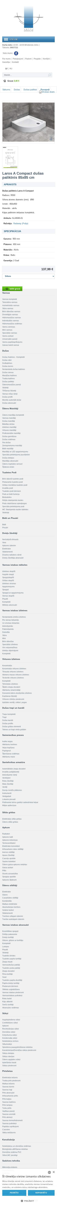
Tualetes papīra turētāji (11, 959)
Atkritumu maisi (8, 757)
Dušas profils (7, 723)
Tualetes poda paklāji (11, 968)
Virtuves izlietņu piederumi (13, 699)
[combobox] (49, 1172)
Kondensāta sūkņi (9, 1038)
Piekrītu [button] (14, 1192)
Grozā (13, 81)
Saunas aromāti (8, 1114)
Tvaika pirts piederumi (11, 1081)
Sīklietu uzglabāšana (11, 989)
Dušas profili (7, 397)
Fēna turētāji (7, 974)
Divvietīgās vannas (10, 315)
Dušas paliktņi (30, 89)
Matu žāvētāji (7, 784)
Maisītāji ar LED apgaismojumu (15, 452)
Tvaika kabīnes (8, 378)
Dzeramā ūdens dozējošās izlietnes (17, 693)
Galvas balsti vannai (10, 345)
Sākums (6, 89)
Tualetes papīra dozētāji (12, 980)
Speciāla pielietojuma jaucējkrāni (16, 455)
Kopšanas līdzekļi (9, 696)
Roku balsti (7, 999)
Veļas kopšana (8, 748)
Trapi (4, 717)
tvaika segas (7, 741)
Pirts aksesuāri (8, 1093)
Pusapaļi (45, 89)
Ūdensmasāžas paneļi (11, 385)
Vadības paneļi (8, 1111)
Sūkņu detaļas (8, 1053)
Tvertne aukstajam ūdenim (13, 919)
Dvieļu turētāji (8, 937)
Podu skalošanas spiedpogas (14, 503)
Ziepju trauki (7, 962)
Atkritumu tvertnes (9, 744)
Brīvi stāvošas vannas (11, 311)
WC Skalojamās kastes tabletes (15, 509)
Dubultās (6, 632)
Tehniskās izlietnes (10, 684)
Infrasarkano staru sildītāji (12, 849)
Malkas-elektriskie (9, 904)
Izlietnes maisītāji (9, 427)
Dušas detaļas (8, 458)
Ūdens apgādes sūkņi (11, 1059)
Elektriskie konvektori (11, 846)
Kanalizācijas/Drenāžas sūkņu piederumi (19, 1050)
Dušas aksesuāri (9, 403)
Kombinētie (7, 901)
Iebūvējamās (7, 626)
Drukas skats (48, 92)
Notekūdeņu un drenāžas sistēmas (16, 1146)
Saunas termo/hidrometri (12, 1120)
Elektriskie (6, 549)
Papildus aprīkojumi (10, 1126)
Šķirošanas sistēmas (10, 754)
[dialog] (28, 1187)
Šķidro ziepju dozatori (11, 687)
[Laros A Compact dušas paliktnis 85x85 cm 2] (10, 157)
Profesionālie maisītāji (11, 433)
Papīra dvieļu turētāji (10, 983)
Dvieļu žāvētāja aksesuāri (13, 558)
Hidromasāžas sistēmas (12, 324)
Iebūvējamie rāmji (9, 775)
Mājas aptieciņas (9, 805)
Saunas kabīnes (9, 1102)
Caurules (6, 1129)
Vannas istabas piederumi (13, 992)
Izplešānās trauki (9, 1062)
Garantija (6, 62)
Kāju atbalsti (7, 1002)
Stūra (4, 635)
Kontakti (15, 62)
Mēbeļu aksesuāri (9, 605)
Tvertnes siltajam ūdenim (12, 916)
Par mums (6, 59)
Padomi (28, 59)
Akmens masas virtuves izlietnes (15, 675)
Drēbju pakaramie (9, 934)
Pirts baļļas (6, 1099)
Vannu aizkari (8, 336)
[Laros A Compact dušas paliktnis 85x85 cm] (28, 122)
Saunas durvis (8, 1087)
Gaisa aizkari (7, 868)
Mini (4, 638)
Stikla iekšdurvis (9, 1133)
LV (6, 69)
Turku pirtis (6, 1108)
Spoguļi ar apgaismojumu (13, 593)
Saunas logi (7, 1090)
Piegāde (37, 59)
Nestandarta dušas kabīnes (13, 369)
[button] (28, 1201)
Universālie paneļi (9, 339)
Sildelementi (7, 552)
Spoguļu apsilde (9, 877)
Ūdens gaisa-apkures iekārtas (14, 864)
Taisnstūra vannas (9, 302)
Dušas (17, 89)
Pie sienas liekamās (10, 620)
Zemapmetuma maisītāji (12, 445)
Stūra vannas (7, 308)
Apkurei (5, 1026)
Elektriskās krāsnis (10, 1078)
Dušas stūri (7, 360)
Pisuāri (5, 528)
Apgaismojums (8, 587)
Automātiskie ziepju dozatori (14, 769)
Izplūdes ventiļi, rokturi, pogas (14, 702)
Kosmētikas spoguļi (10, 931)
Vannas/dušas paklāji (11, 965)
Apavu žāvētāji (8, 855)
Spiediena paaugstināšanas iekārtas (17, 1047)
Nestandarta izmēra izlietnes (14, 617)
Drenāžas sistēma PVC (11, 1152)
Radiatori (6, 834)
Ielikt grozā (15, 289)
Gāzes (5, 895)
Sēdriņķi (5, 513)
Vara (4, 542)
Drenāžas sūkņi (8, 1032)
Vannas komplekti (9, 299)
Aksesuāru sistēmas (10, 1008)
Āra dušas (6, 442)
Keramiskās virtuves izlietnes (14, 669)
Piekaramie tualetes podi (12, 482)
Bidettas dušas (8, 424)
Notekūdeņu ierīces (10, 1041)
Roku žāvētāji (8, 781)
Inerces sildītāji (8, 852)
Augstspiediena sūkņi (11, 1020)
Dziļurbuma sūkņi (9, 1035)
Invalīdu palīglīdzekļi (10, 772)
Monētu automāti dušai (11, 400)
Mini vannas (7, 330)
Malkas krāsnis (8, 1084)
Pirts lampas (7, 1105)
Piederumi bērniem (10, 986)
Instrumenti (6, 793)
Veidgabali (6, 796)
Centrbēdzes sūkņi (10, 1023)
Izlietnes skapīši (8, 571)
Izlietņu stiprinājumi (10, 651)
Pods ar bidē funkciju (11, 494)
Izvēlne (14, 39)
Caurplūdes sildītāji (10, 898)
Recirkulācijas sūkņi (10, 1029)
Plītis (4, 871)
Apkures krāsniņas (10, 840)
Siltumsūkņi (7, 1044)
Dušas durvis (7, 366)
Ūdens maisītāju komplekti (13, 415)
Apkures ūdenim (9, 545)
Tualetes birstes (8, 956)
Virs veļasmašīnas (9, 647)
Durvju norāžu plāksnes (12, 790)
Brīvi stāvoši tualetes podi (12, 479)
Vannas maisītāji (9, 418)
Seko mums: (8, 53)
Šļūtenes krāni (8, 467)
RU (11, 69)
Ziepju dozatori (8, 971)
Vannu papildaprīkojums (12, 342)
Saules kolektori (9, 861)
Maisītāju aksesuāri (10, 461)
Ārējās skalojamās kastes (12, 500)
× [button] (53, 1172)
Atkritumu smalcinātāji (11, 690)
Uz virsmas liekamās (10, 623)
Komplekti (6, 602)
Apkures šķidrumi (9, 880)
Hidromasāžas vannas (11, 318)
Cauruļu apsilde (9, 858)
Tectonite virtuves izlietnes (13, 678)
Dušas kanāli (7, 720)
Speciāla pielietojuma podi (13, 506)
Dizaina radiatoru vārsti (11, 555)
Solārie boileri (8, 910)
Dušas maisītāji (8, 421)
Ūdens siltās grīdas (10, 822)
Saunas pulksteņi (9, 1123)
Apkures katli (7, 837)
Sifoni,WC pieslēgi (9, 1155)
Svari (4, 977)
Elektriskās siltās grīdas (12, 819)
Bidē (4, 525)
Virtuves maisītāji (9, 430)
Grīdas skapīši (8, 580)
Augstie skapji (8, 574)
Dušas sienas (8, 372)
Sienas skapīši (8, 596)
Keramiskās (7, 666)
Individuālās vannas (10, 321)
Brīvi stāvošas (8, 641)
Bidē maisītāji (7, 449)
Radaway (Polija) (20, 223)
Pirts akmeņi (7, 1117)
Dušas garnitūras (9, 436)
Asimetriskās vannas (10, 305)
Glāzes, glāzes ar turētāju (12, 940)
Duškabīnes (7, 363)
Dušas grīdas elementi (11, 726)
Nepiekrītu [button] (41, 1192)
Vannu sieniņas (8, 327)
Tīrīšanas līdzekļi (9, 391)
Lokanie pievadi (9, 799)
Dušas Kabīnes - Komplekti (13, 357)
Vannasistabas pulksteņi (12, 995)
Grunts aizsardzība (10, 874)
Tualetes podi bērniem (11, 491)
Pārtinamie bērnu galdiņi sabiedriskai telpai (20, 802)
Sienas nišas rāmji (9, 394)
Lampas (5, 947)
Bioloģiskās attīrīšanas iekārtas (15, 1149)
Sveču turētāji (8, 1005)
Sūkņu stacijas (8, 1056)
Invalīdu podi (7, 488)
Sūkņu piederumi (9, 1066)
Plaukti (5, 599)
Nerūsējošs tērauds (10, 539)
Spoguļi (5, 590)
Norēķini (46, 59)
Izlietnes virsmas (9, 583)
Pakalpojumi (18, 59)
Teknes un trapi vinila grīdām (14, 730)
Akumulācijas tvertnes (11, 907)
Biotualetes (7, 497)
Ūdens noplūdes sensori (12, 464)
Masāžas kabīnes (9, 375)
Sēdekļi (5, 388)
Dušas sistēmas (8, 439)
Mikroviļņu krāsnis (9, 1167)
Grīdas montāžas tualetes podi (14, 485)
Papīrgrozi (6, 751)
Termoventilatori (9, 843)
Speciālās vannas (9, 333)
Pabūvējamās (8, 629)
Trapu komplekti (9, 714)
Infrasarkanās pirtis (10, 1096)
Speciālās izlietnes (10, 644)
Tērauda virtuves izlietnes (12, 672)
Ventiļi (4, 787)
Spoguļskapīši (8, 577)
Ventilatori (6, 778)
